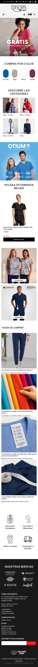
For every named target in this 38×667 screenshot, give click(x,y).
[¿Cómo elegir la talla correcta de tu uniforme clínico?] (19, 477)
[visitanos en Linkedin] (35, 2)
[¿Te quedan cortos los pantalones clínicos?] (19, 350)
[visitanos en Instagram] (33, 2)
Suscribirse (31, 643)
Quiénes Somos (6, 620)
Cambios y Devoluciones (9, 632)
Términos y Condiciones (8, 634)
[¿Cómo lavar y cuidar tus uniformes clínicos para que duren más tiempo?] (19, 434)
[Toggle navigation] (3, 14)
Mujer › (5, 115)
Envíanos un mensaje (7, 613)
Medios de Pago (6, 628)
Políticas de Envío (6, 630)
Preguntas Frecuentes (8, 626)
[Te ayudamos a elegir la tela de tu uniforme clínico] (19, 392)
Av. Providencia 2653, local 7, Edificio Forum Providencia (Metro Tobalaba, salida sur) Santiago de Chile (14, 598)
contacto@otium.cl (22, 1)
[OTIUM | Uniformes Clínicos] (19, 8)
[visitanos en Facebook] (30, 2)
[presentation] (2, 37)
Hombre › (11, 115)
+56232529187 (9, 1)
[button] (18, 55)
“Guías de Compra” (12, 327)
